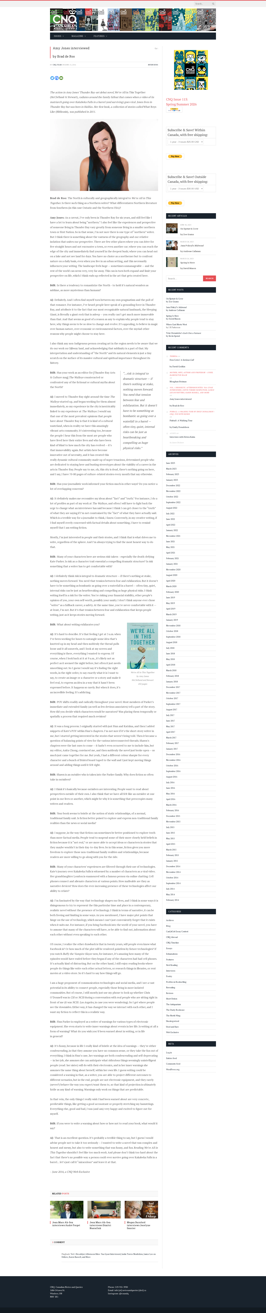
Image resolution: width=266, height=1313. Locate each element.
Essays (169, 948)
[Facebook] (57, 78)
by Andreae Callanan (190, 251)
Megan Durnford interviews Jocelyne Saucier (138, 1225)
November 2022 (173, 491)
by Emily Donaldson (179, 427)
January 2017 (172, 748)
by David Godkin (177, 366)
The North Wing (173, 1015)
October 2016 (172, 765)
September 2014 (173, 883)
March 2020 (171, 586)
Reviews (169, 993)
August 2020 (171, 575)
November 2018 (173, 625)
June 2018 (170, 653)
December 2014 (173, 866)
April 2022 (170, 524)
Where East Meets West (176, 324)
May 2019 (170, 603)
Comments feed (173, 1063)
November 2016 (173, 760)
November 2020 (173, 569)
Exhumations (172, 953)
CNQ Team (57, 65)
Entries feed (171, 1058)
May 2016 (170, 793)
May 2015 (170, 838)
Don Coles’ (182, 359)
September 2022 (173, 502)
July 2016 (170, 782)
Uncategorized (172, 1021)
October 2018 (172, 631)
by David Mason (188, 268)
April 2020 (170, 580)
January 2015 (172, 860)
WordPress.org (172, 1069)
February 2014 (172, 900)
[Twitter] (52, 78)
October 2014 (172, 877)
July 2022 (170, 513)
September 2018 (173, 636)
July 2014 (170, 888)
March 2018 (171, 670)
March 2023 (171, 468)
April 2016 (170, 799)
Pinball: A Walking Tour (181, 420)
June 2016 (170, 788)
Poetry (169, 976)
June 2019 (170, 597)
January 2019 (172, 620)
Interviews (153, 65)
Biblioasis (61, 111)
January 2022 (172, 530)
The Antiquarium (173, 1004)
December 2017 (173, 687)
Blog (168, 926)
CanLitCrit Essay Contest (177, 931)
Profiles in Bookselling (176, 982)
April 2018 (170, 664)
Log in (169, 1052)
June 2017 (170, 720)
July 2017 (170, 715)
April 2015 (170, 844)
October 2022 (172, 496)
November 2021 (173, 536)
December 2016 (173, 754)
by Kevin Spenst (173, 336)
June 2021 (170, 541)
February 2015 (172, 855)
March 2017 (171, 737)
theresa (173, 356)
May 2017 (170, 726)
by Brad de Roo (64, 56)
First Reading (172, 965)
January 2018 (172, 681)
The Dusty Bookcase (175, 1010)
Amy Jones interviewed (71, 48)
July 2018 (170, 648)
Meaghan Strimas (178, 381)
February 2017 (172, 743)
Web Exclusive (172, 1032)
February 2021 (172, 558)
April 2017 (170, 732)
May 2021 (170, 547)
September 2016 (173, 771)
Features (170, 959)
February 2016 (172, 810)
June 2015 (170, 832)
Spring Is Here (187, 262)
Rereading (170, 987)
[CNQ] (133, 20)
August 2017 (171, 709)
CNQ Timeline (172, 942)
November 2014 (173, 872)
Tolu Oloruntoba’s (183, 333)
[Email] (61, 78)
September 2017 (173, 704)
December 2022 (173, 485)
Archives (170, 920)
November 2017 (173, 692)
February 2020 (172, 592)
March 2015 (171, 849)
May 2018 (170, 659)
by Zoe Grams (187, 234)
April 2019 (170, 608)
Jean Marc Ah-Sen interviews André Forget (66, 1224)
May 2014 (170, 894)
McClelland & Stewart (64, 97)
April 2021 (170, 552)
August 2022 (171, 507)
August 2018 (171, 642)
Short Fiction (171, 998)
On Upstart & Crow (189, 228)
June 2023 (170, 463)
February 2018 (172, 676)
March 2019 (171, 614)
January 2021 (172, 563)
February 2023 (172, 474)
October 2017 (172, 698)
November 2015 (173, 821)
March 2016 (171, 804)
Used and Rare (172, 1026)
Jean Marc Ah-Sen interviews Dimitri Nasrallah (100, 1225)
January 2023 (172, 480)
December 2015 (173, 816)
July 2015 (170, 827)
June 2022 (170, 519)
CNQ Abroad (172, 937)
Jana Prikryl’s (192, 245)
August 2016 (171, 776)
